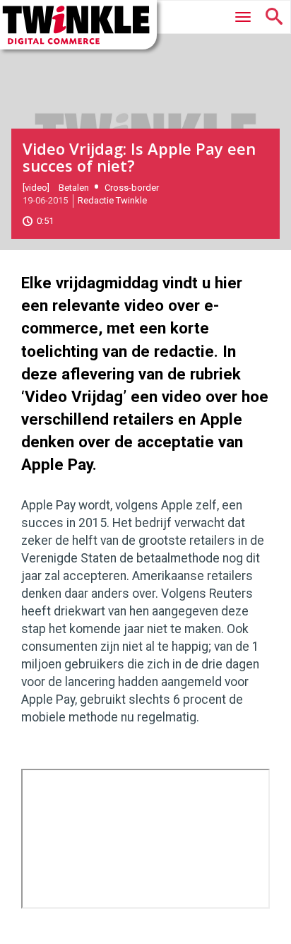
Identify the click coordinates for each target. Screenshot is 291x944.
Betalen (74, 187)
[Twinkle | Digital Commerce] (78, 24)
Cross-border (132, 187)
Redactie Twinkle (112, 200)
